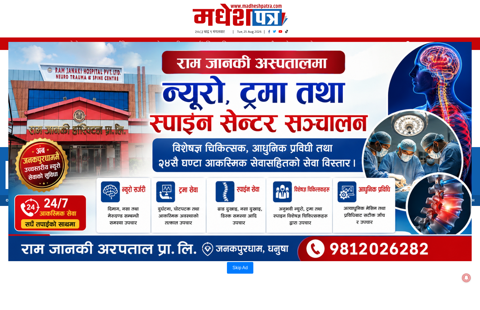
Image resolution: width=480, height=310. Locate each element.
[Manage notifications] (466, 277)
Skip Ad (240, 267)
